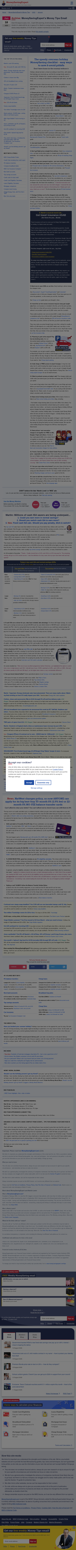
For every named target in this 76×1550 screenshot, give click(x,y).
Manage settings (36, 788)
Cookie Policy (58, 769)
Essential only (43, 782)
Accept (29, 782)
